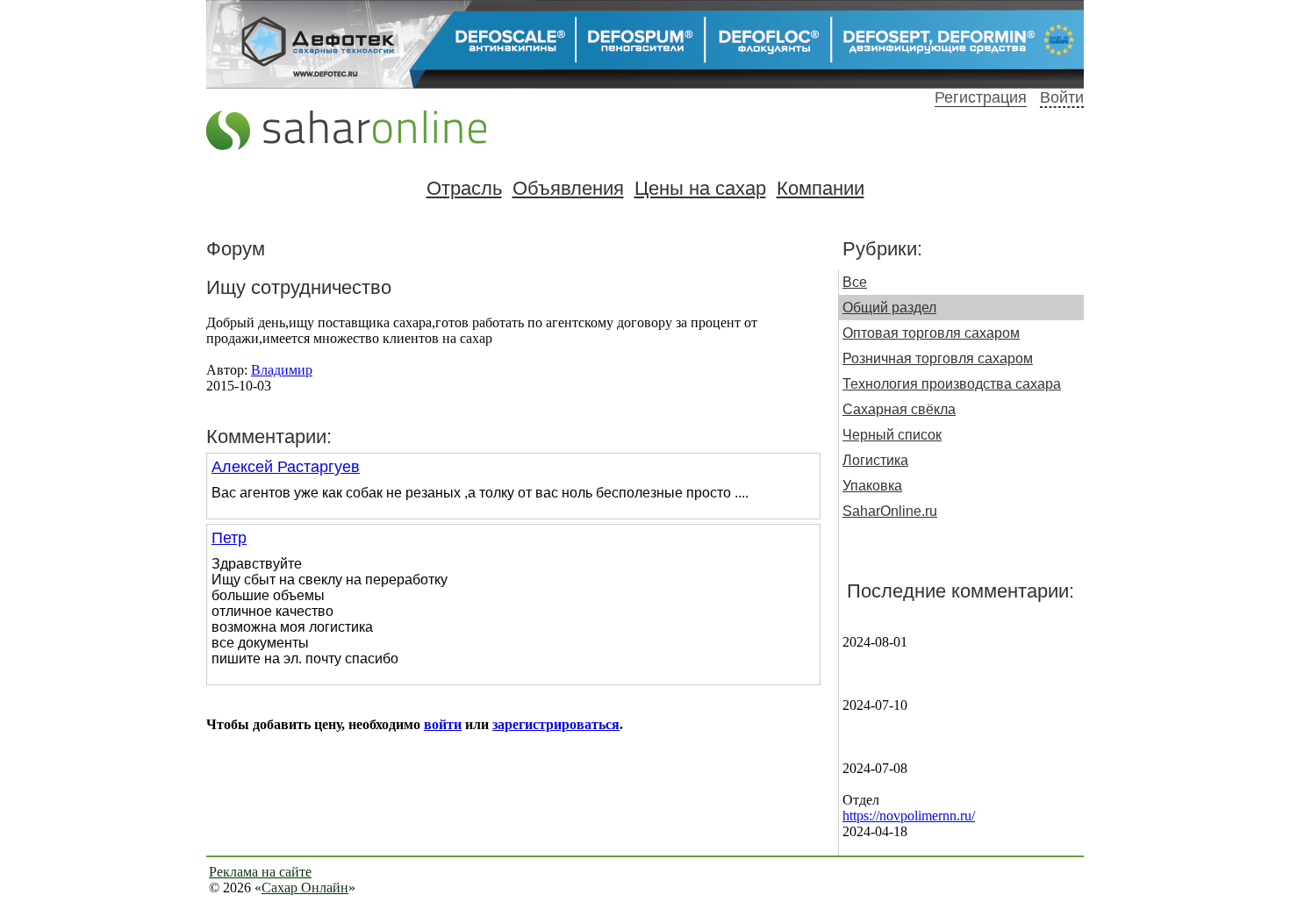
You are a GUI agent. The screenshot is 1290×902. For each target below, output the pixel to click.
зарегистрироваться (556, 724)
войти (443, 724)
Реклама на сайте (260, 871)
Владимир (281, 369)
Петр (229, 538)
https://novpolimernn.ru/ (908, 815)
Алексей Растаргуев (285, 467)
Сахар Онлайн (305, 887)
